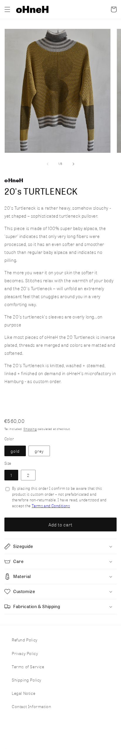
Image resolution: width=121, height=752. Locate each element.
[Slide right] (73, 163)
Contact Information (31, 706)
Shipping (30, 429)
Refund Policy (25, 639)
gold (15, 451)
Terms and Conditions (51, 505)
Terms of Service (28, 666)
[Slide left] (47, 163)
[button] (7, 9)
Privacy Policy (25, 653)
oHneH (23, 747)
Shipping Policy (26, 679)
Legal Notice (23, 693)
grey (39, 451)
